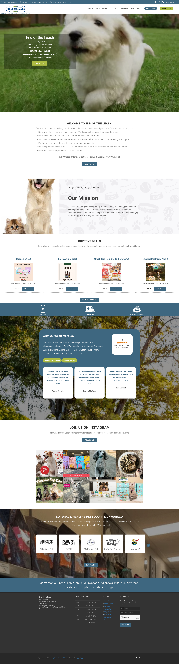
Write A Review (69, 360)
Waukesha (78, 346)
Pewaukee (98, 346)
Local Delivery (90, 314)
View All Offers (89, 300)
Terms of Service (63, 658)
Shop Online (40, 63)
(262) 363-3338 (40, 51)
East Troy (68, 346)
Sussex (46, 350)
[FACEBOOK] (156, 2)
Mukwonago (48, 346)
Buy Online (89, 164)
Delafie (62, 350)
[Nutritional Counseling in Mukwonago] (136, 309)
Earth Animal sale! (67, 259)
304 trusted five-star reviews (122, 346)
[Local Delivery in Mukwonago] (90, 309)
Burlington (88, 346)
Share (27, 289)
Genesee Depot (72, 350)
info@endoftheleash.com (46, 605)
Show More (132, 380)
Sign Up (125, 625)
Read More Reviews (52, 360)
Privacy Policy (54, 658)
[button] (88, 403)
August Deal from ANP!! (155, 259)
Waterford (84, 350)
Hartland (54, 350)
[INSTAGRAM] (159, 2)
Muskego (59, 346)
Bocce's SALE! (23, 259)
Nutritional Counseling (136, 314)
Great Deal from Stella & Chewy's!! (111, 259)
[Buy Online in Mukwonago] (43, 309)
